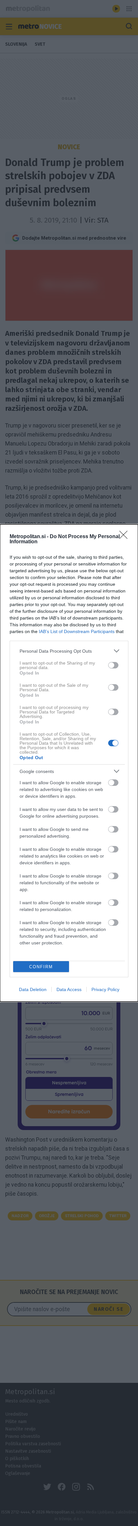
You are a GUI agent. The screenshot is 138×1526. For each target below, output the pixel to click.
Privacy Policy (105, 989)
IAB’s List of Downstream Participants (77, 631)
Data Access (69, 989)
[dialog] (69, 763)
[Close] (125, 537)
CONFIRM (41, 966)
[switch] (113, 665)
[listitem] (69, 651)
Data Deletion (33, 989)
